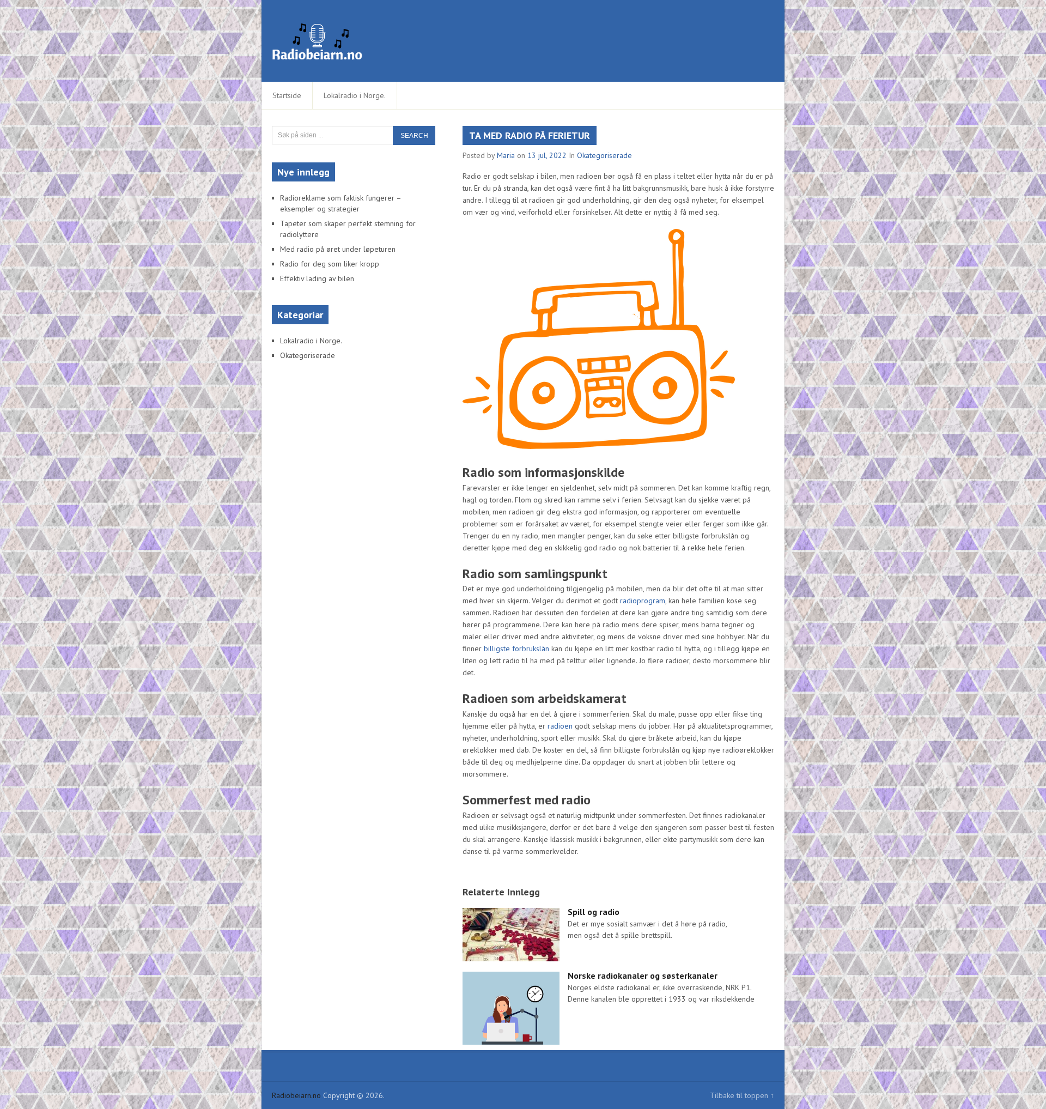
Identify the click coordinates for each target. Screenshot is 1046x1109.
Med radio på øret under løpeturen (338, 249)
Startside (286, 95)
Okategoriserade (604, 155)
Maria (506, 155)
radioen (560, 726)
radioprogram (642, 600)
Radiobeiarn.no (296, 1095)
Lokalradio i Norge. (355, 95)
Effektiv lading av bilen (317, 278)
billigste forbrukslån (516, 648)
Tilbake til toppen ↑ (742, 1095)
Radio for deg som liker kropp (329, 264)
